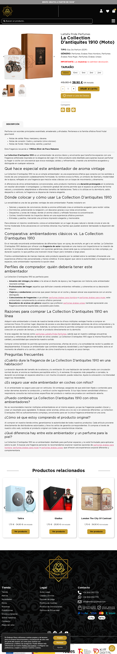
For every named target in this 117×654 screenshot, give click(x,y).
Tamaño (67, 67)
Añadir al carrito (88, 89)
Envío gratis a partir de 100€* (58, 2)
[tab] (12, 124)
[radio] (65, 73)
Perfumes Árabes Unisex (90, 57)
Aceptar (60, 638)
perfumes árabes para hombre (63, 298)
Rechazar (60, 643)
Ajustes (60, 647)
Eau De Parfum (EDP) (77, 50)
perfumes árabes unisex (74, 303)
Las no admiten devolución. (84, 62)
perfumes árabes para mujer (92, 298)
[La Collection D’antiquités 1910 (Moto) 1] (29, 56)
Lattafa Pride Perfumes (75, 34)
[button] (4, 56)
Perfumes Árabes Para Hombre (86, 54)
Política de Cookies (29, 646)
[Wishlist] (108, 10)
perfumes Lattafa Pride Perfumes (51, 334)
